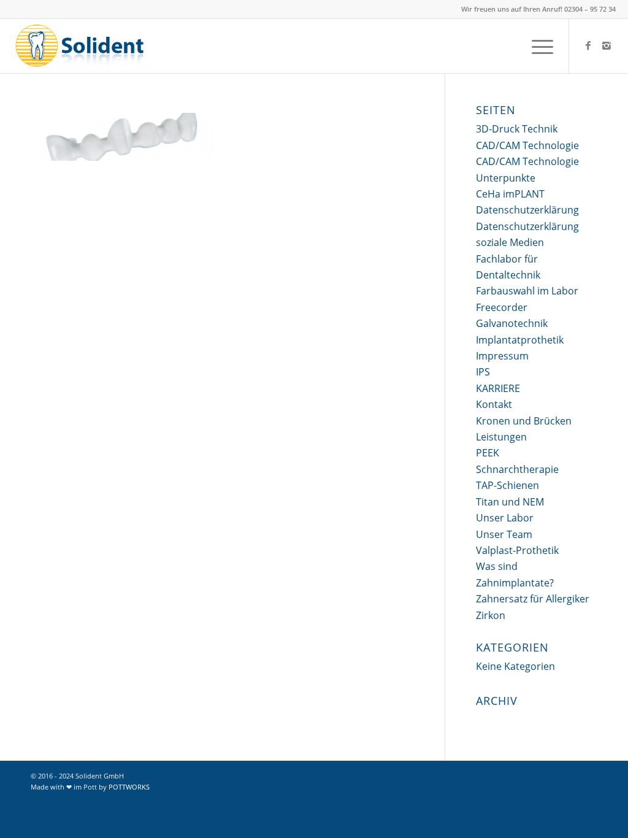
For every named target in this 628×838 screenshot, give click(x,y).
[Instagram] (606, 45)
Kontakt (494, 404)
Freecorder (501, 307)
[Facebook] (588, 45)
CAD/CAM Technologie (527, 145)
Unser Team (504, 534)
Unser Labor (505, 518)
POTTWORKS (129, 786)
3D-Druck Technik (516, 129)
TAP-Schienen (507, 485)
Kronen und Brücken (524, 421)
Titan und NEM (510, 502)
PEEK (487, 452)
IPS (483, 372)
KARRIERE (498, 388)
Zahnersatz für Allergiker (532, 598)
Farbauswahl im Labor (527, 291)
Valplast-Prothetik (517, 550)
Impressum (502, 356)
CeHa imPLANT (510, 194)
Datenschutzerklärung (527, 210)
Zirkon (490, 615)
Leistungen (501, 437)
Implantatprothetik (520, 340)
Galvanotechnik (512, 323)
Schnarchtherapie (517, 469)
